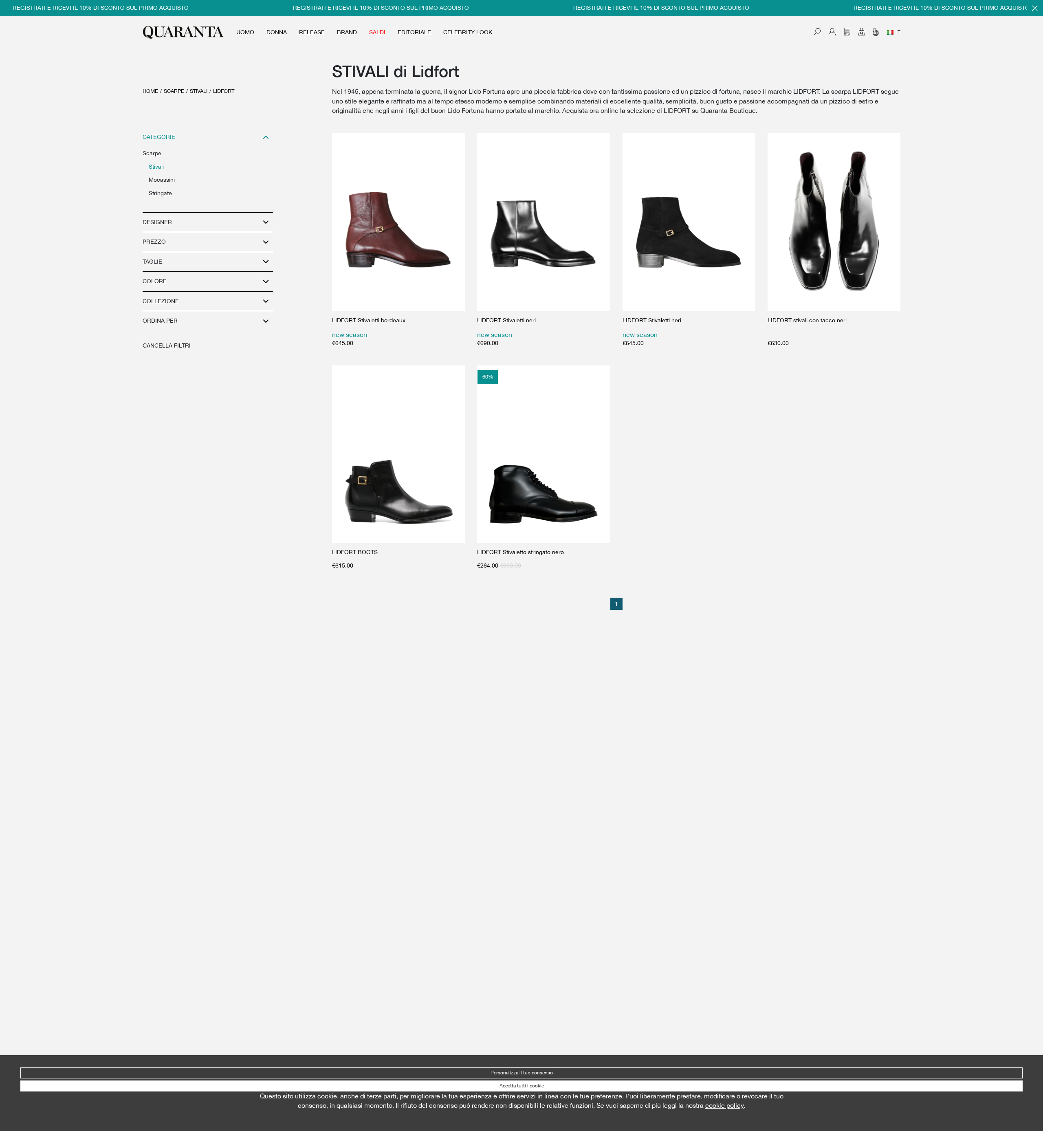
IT (898, 32)
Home (150, 91)
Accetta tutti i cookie (521, 1086)
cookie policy (724, 1105)
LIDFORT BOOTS (355, 552)
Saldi (377, 32)
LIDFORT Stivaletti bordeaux (368, 320)
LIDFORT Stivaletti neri (506, 320)
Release (312, 32)
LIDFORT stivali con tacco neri (807, 320)
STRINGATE (160, 193)
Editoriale (414, 32)
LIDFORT (223, 91)
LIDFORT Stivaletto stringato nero (520, 552)
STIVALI (198, 91)
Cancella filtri (167, 345)
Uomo (245, 32)
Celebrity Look (467, 32)
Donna (276, 32)
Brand (347, 32)
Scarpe (174, 91)
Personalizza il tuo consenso (522, 1073)
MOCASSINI (162, 179)
